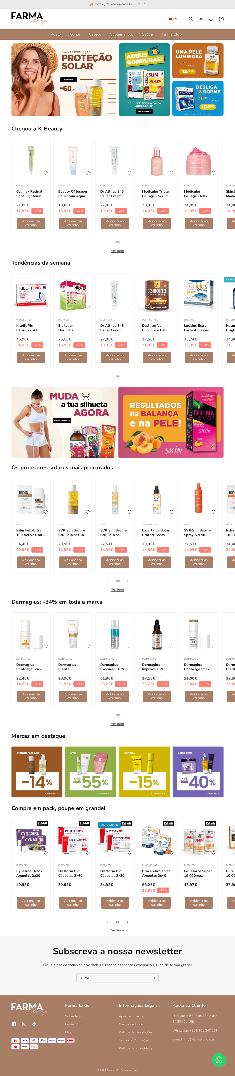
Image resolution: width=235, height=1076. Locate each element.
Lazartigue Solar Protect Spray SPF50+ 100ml (155, 532)
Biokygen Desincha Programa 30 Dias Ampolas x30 (69, 328)
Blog (68, 1032)
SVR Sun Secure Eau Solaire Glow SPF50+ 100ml (72, 532)
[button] (191, 19)
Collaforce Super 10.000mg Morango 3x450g (198, 873)
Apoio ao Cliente (131, 1016)
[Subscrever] (153, 978)
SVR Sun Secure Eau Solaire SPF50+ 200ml (113, 532)
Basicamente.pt (129, 1070)
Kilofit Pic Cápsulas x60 (27, 328)
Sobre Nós (73, 1016)
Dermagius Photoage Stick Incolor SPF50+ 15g (29, 667)
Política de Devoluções (136, 1032)
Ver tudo (117, 251)
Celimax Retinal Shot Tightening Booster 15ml (30, 193)
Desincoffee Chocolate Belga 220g (156, 328)
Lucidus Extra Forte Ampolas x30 (196, 328)
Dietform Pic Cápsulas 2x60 (70, 873)
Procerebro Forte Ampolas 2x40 (156, 873)
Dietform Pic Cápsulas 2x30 (112, 873)
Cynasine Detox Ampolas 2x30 (29, 873)
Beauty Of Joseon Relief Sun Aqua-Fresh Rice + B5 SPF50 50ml (72, 193)
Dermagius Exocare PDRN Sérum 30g (112, 667)
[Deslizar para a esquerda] (107, 242)
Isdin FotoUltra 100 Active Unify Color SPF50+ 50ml (30, 532)
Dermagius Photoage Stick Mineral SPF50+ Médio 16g (197, 667)
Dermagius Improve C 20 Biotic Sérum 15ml (153, 667)
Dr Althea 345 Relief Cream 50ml (112, 193)
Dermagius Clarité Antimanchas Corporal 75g (69, 667)
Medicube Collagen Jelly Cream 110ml (195, 193)
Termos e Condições (134, 1040)
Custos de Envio (131, 1024)
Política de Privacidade (135, 1048)
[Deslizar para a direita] (128, 242)
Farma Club (73, 1024)
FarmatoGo (113, 1070)
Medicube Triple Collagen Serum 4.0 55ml (155, 193)
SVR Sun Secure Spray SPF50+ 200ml (197, 532)
